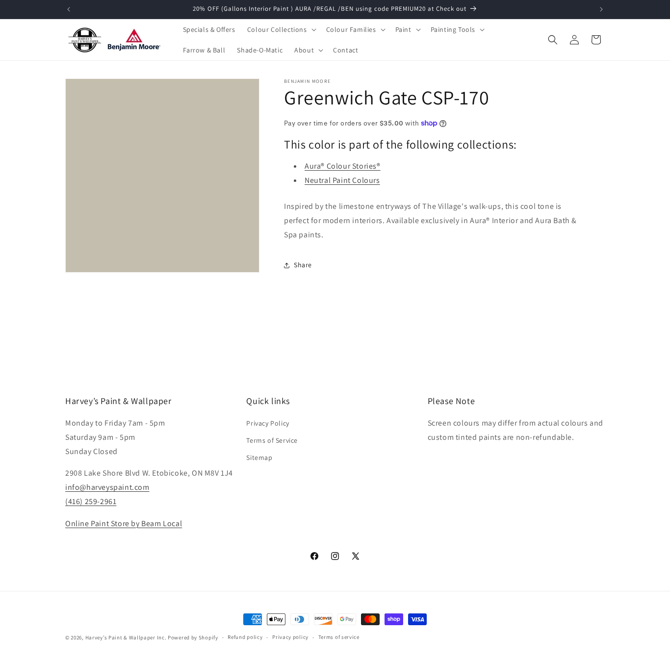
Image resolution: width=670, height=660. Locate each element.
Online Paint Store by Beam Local (123, 523)
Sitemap (259, 457)
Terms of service (339, 637)
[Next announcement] (601, 9)
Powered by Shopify (193, 637)
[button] (280, 29)
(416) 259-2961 (90, 501)
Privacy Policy (267, 423)
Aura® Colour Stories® (343, 166)
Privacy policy (290, 637)
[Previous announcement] (68, 9)
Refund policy (245, 637)
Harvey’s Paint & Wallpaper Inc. (126, 637)
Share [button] (303, 264)
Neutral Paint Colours (342, 180)
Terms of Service (272, 440)
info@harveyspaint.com (107, 487)
